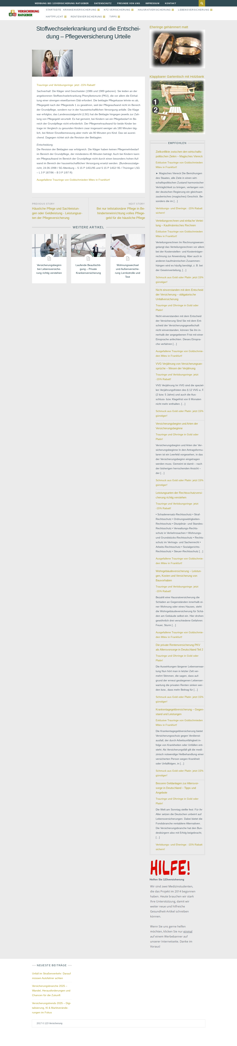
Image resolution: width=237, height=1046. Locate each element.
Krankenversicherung (80, 10)
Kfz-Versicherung (117, 10)
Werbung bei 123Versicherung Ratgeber (62, 3)
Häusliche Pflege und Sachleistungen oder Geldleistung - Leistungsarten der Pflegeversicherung (57, 213)
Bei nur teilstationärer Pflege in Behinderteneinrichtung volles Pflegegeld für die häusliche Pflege (121, 213)
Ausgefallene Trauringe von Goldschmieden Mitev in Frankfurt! (73, 179)
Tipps (113, 16)
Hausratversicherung (154, 10)
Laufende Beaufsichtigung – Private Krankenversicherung (88, 269)
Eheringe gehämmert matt (169, 27)
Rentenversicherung (86, 16)
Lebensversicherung (193, 10)
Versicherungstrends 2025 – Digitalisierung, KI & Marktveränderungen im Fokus (51, 1008)
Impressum (152, 3)
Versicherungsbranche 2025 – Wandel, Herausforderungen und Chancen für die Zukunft (51, 990)
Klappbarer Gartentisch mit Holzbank (177, 76)
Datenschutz (103, 3)
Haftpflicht (54, 16)
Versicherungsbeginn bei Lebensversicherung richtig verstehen (49, 269)
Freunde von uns (128, 3)
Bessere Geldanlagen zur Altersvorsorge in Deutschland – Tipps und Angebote (177, 788)
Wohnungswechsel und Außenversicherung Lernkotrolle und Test (127, 271)
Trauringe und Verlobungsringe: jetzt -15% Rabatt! (66, 84)
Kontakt (170, 3)
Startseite (53, 10)
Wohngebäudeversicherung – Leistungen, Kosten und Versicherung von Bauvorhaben (178, 575)
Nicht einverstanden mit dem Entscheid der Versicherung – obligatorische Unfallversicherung (179, 294)
